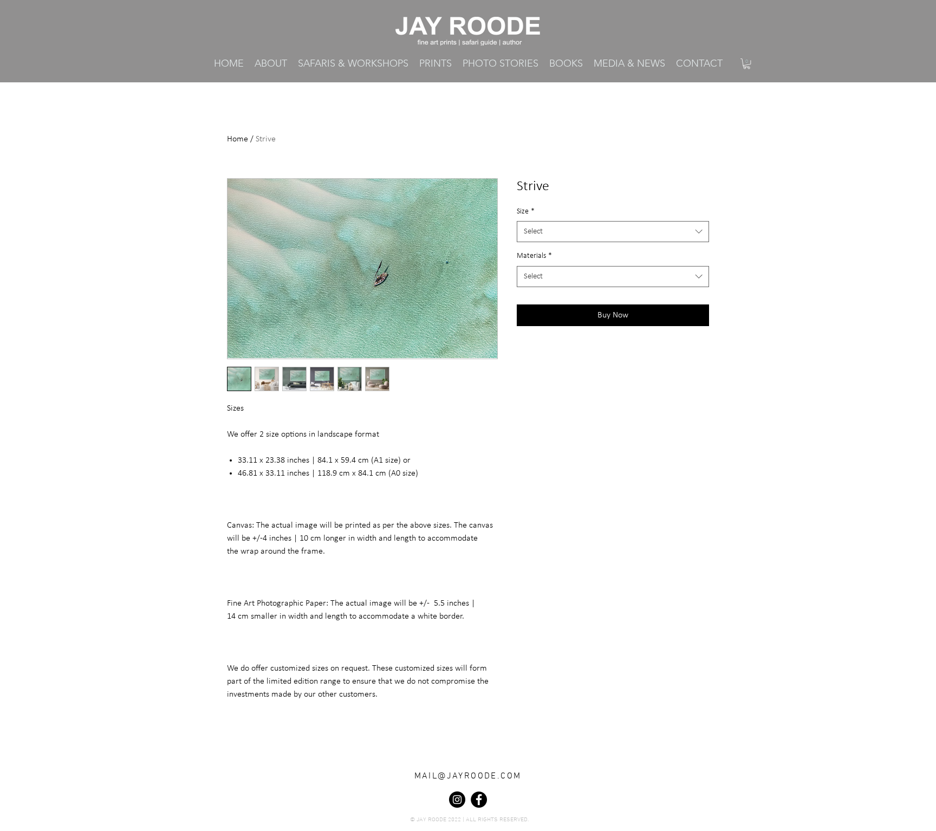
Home (237, 139)
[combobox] (613, 231)
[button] (435, 63)
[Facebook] (479, 799)
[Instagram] (457, 799)
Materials (534, 256)
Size (526, 211)
